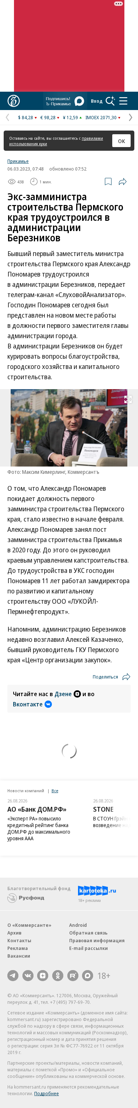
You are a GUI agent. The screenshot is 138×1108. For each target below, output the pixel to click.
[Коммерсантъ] (13, 101)
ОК (121, 141)
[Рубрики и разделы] (123, 100)
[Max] (87, 975)
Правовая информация (97, 940)
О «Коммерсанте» (29, 925)
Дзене (63, 694)
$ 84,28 (25, 117)
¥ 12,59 (70, 117)
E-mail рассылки (88, 948)
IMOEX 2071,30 (101, 117)
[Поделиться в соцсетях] (122, 181)
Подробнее (46, 1093)
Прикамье (18, 161)
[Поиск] (110, 100)
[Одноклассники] (57, 975)
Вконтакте (28, 704)
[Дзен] (42, 975)
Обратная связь (88, 932)
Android (78, 925)
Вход (97, 101)
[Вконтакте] (27, 975)
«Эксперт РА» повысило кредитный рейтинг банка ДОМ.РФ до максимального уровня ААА (38, 828)
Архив (14, 932)
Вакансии (18, 955)
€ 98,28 (48, 117)
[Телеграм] (12, 975)
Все (55, 790)
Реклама (17, 948)
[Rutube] (72, 975)
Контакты (19, 940)
